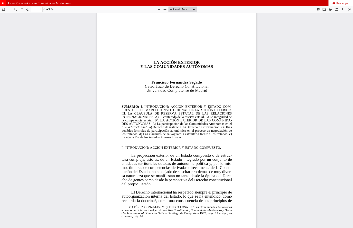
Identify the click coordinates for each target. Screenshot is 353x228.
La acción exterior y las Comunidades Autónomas (39, 3)
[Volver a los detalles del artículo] (3, 3)
